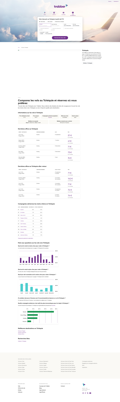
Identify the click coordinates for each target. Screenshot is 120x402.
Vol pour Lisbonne (43, 367)
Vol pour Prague (21, 331)
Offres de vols (21, 388)
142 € (70, 178)
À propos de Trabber (44, 386)
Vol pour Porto (21, 371)
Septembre (84, 367)
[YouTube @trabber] (90, 393)
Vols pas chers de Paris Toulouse (68, 371)
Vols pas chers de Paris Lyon (67, 363)
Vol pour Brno (21, 334)
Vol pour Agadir (42, 365)
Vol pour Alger (21, 367)
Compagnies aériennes (87, 361)
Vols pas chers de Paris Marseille (68, 367)
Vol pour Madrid (21, 363)
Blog (40, 388)
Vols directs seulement (69, 28)
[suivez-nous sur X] (88, 393)
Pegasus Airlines (23, 218)
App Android (42, 390)
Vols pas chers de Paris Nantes (68, 365)
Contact (63, 386)
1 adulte (41, 33)
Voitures (20, 392)
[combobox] (45, 25)
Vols (19, 386)
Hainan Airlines (23, 226)
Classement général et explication (25, 238)
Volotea (22, 220)
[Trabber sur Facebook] (85, 393)
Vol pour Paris (21, 361)
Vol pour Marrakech (43, 361)
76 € (70, 158)
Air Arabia (22, 212)
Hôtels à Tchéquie (22, 341)
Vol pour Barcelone (22, 365)
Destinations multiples (59, 21)
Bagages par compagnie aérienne (89, 363)
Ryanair (50, 117)
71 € (69, 146)
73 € (70, 152)
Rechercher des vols (60, 37)
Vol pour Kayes (21, 369)
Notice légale (84, 390)
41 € (70, 141)
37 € (70, 135)
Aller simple (50, 21)
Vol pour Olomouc (22, 332)
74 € (70, 190)
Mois (83, 365)
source (19, 97)
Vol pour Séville (42, 369)
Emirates (22, 232)
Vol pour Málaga (43, 363)
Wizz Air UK (22, 215)
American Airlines (24, 235)
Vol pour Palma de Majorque (45, 371)
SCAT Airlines (23, 223)
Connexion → (116, 1)
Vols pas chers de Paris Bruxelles (68, 369)
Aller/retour (42, 21)
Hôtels (19, 390)
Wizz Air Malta (23, 229)
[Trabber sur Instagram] (83, 393)
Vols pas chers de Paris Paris (67, 361)
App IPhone (42, 392)
